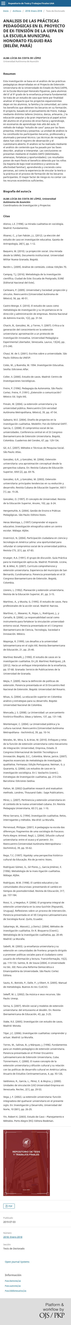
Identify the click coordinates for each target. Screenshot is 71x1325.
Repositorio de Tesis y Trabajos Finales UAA (31, 3)
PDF (10, 1206)
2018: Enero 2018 (33, 10)
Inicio (6, 10)
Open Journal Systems (17, 1261)
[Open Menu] (3, 3)
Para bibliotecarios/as (15, 1290)
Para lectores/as (13, 1280)
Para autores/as (13, 1285)
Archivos (17, 10)
